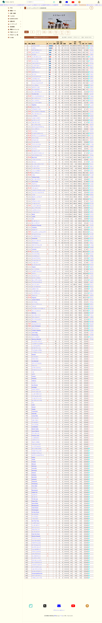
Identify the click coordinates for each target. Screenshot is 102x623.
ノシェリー (93, 229)
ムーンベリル (93, 137)
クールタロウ (93, 135)
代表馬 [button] (90, 43)
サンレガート (93, 273)
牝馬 (50, 32)
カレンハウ (93, 166)
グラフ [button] (50, 43)
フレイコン (93, 157)
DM (55, 615)
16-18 (62, 32)
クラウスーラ (93, 102)
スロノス (92, 120)
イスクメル (93, 183)
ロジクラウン (93, 100)
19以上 (68, 32)
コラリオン (93, 122)
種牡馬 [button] (33, 43)
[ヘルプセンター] (79, 2)
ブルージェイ (93, 48)
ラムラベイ (93, 201)
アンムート (93, 63)
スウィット (93, 304)
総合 (26, 32)
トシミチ (92, 186)
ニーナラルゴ (93, 249)
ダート (38, 32)
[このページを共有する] (91, 8)
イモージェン (93, 54)
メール (61, 615)
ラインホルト (93, 286)
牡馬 (44, 32)
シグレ (91, 177)
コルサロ (92, 280)
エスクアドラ (93, 115)
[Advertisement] (59, 591)
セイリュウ (93, 269)
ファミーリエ (93, 70)
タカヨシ (92, 218)
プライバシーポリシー (59, 610)
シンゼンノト (93, 251)
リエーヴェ (93, 85)
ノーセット (93, 144)
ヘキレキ (92, 288)
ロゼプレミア (93, 260)
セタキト (92, 192)
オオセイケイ (93, 59)
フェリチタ (93, 50)
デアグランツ (93, 91)
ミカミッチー (93, 148)
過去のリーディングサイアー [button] (41, 37)
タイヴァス (93, 133)
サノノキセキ (93, 199)
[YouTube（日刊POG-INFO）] (73, 2)
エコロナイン (93, 330)
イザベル (92, 317)
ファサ (91, 334)
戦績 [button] (64, 43)
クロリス (92, 146)
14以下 (56, 32)
